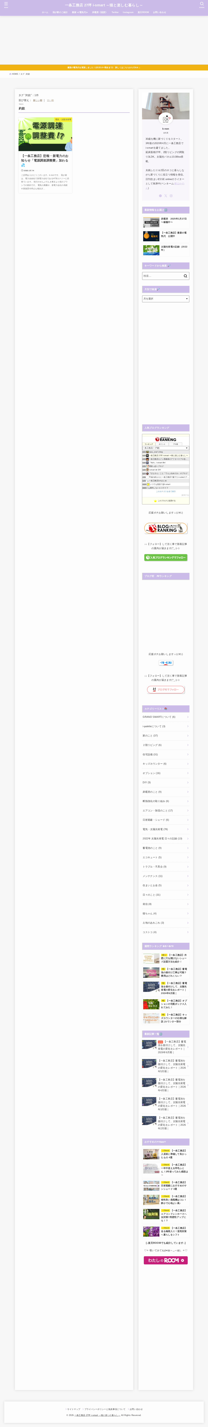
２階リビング (152, 745)
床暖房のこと (152, 792)
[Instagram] (171, 195)
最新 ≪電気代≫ (80, 12)
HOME (15, 74)
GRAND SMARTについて (159, 717)
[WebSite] (160, 195)
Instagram (128, 12)
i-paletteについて (154, 726)
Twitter (115, 12)
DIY (147, 782)
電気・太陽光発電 (155, 829)
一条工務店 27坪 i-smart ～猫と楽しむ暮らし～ (104, 5)
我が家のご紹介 (60, 12)
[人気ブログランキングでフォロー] (165, 559)
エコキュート (152, 857)
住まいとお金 (152, 885)
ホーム (45, 12)
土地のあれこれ (153, 922)
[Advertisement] (104, 40)
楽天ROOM (143, 12)
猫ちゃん (149, 913)
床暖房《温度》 (99, 12)
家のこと (150, 735)
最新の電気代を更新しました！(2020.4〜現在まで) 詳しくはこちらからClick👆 (104, 67)
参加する (185, 495)
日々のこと (151, 895)
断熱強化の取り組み (156, 801)
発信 (147, 904)
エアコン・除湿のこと (158, 810)
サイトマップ (73, 1409)
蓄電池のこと (152, 848)
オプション (151, 773)
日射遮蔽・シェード (156, 820)
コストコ (149, 932)
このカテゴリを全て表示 (166, 491)
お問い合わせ (159, 12)
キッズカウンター (154, 763)
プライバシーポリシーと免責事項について (104, 1409)
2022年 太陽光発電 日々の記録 (162, 838)
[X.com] (165, 195)
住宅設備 (150, 754)
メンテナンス (152, 876)
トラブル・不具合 (154, 866)
